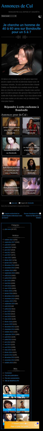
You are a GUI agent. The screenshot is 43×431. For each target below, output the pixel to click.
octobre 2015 (9, 301)
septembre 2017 (10, 242)
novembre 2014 (10, 329)
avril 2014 (8, 347)
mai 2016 (8, 283)
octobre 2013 (9, 362)
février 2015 (8, 321)
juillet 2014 (8, 339)
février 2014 (8, 352)
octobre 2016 (9, 270)
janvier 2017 (8, 263)
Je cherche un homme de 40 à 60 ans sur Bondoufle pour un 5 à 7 (21, 28)
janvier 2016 (8, 293)
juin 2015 (8, 311)
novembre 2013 (10, 360)
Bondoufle (31, 203)
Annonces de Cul (17, 6)
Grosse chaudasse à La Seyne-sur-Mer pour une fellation (32, 216)
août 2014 (8, 337)
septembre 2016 (10, 273)
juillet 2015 (8, 309)
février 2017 (8, 260)
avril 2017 (8, 255)
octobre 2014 (9, 332)
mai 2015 (8, 314)
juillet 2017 (8, 247)
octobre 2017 (9, 239)
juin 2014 (8, 342)
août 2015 (8, 306)
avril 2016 (8, 286)
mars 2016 (8, 288)
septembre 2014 (10, 334)
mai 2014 (8, 344)
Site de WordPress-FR (12, 381)
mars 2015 (8, 319)
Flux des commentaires (12, 378)
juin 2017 (8, 250)
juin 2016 (8, 280)
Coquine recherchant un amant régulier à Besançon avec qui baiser (12, 216)
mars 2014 (8, 350)
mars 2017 (8, 257)
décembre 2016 (10, 265)
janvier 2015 (8, 324)
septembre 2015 (10, 303)
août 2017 (8, 245)
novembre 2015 (10, 298)
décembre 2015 (10, 296)
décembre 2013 (10, 357)
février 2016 (8, 291)
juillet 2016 (8, 278)
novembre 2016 (10, 268)
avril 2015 (8, 316)
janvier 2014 (8, 355)
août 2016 (8, 275)
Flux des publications (11, 375)
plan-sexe (14, 203)
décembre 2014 (10, 327)
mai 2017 (8, 252)
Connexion (8, 373)
